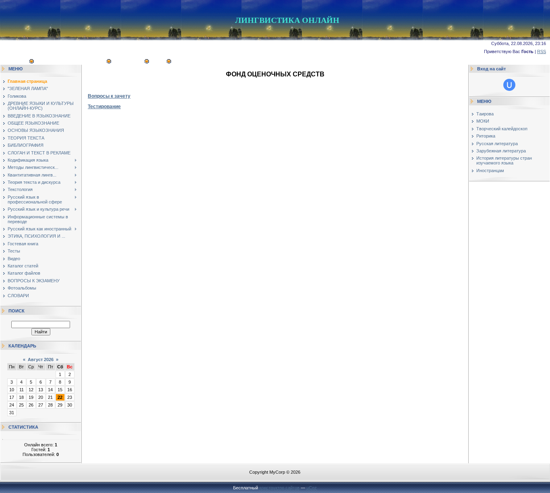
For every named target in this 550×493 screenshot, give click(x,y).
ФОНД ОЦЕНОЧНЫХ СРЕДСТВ (70, 62)
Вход (158, 62)
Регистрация (128, 62)
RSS (541, 51)
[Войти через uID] (509, 85)
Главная (16, 62)
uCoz (311, 487)
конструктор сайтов (279, 487)
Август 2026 (41, 359)
